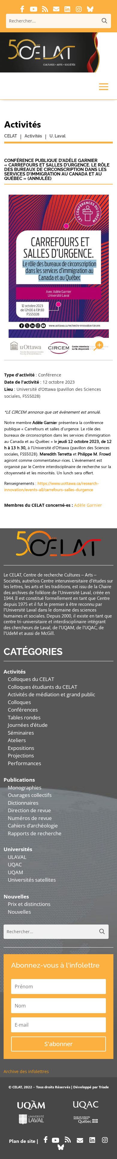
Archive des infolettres (26, 1071)
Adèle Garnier (88, 505)
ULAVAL (17, 857)
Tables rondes (24, 717)
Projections (21, 755)
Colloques (19, 702)
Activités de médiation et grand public (51, 694)
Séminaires (21, 732)
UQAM (15, 872)
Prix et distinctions (29, 904)
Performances (24, 763)
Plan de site (22, 1141)
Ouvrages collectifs (30, 795)
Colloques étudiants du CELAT (42, 686)
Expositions (21, 748)
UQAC (15, 864)
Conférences (23, 709)
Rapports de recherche (35, 833)
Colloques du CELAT (31, 679)
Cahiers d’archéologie (33, 825)
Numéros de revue (30, 818)
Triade (104, 1086)
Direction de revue (29, 810)
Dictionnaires (23, 802)
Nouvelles (19, 911)
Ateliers (17, 740)
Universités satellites (32, 879)
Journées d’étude (28, 724)
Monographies (24, 787)
